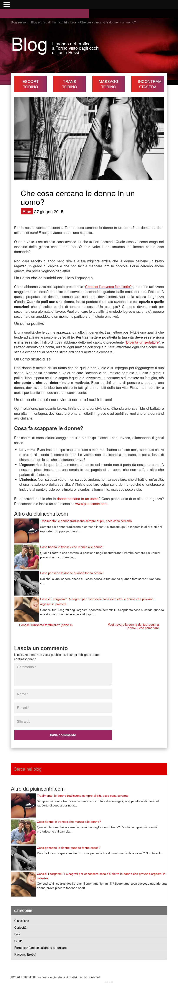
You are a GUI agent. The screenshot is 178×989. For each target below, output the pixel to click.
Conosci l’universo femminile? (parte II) (46, 625)
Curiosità (20, 927)
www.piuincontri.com (91, 503)
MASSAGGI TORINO (109, 83)
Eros (27, 211)
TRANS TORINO (69, 83)
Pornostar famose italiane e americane (41, 947)
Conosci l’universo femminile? (108, 286)
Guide (18, 941)
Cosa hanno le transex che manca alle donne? (72, 547)
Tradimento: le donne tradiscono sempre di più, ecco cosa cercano (86, 521)
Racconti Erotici (25, 954)
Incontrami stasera (150, 83)
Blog (29, 43)
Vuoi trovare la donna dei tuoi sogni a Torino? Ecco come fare (133, 626)
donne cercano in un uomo (78, 498)
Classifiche (21, 920)
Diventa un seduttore (142, 342)
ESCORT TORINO (30, 83)
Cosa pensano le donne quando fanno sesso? (72, 573)
